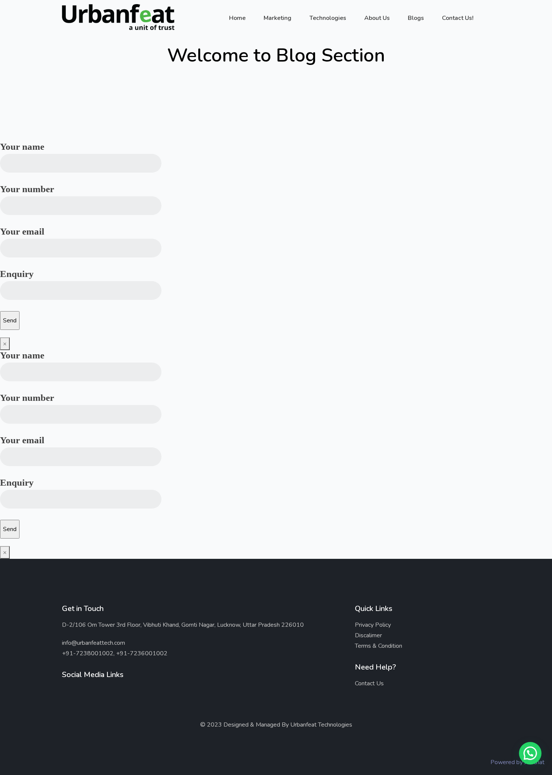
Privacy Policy (373, 625)
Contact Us (369, 683)
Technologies (327, 18)
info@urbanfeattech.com (93, 643)
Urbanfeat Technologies (321, 725)
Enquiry (17, 274)
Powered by (517, 762)
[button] (530, 753)
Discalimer (368, 635)
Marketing (277, 18)
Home (237, 18)
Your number (27, 189)
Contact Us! (458, 18)
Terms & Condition (378, 646)
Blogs (416, 18)
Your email (22, 231)
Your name (22, 146)
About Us (377, 18)
